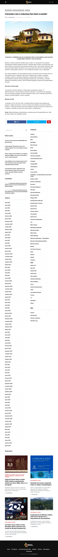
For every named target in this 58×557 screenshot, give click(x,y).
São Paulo (32, 268)
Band (31, 139)
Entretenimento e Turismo (18, 10)
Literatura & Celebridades (36, 219)
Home (8, 549)
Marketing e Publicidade (36, 227)
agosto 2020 (8, 394)
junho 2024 (7, 270)
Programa (32, 260)
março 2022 (8, 343)
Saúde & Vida (33, 270)
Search (26, 130)
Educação (32, 189)
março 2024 (8, 278)
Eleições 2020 (33, 197)
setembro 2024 (8, 262)
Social (31, 284)
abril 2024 (7, 275)
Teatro (31, 289)
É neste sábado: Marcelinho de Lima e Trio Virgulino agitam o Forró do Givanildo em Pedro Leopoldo (16, 148)
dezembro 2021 (8, 351)
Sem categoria (33, 276)
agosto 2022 (8, 329)
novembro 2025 (8, 224)
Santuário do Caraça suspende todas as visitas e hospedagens (41, 484)
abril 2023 (7, 307)
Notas (31, 251)
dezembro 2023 (8, 286)
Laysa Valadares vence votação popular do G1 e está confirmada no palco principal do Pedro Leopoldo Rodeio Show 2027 (16, 163)
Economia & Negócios (35, 187)
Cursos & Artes (33, 172)
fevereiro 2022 (8, 345)
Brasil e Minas (8, 10)
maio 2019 (7, 434)
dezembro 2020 (8, 383)
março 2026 (8, 213)
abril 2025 (7, 243)
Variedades (33, 300)
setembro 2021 (8, 359)
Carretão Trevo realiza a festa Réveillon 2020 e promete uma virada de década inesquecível (15, 526)
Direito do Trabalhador (35, 181)
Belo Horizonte (33, 145)
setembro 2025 (8, 229)
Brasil (31, 147)
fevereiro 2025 (8, 248)
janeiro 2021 (8, 380)
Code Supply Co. (34, 554)
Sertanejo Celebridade (35, 278)
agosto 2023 (8, 297)
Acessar (32, 312)
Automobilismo (34, 136)
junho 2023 (7, 302)
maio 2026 (7, 208)
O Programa (14, 549)
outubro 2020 (8, 389)
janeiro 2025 (8, 251)
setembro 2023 (8, 294)
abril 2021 (7, 372)
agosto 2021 (8, 361)
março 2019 (7, 440)
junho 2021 (7, 367)
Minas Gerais (33, 233)
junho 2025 (7, 237)
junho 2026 (7, 205)
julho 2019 (7, 429)
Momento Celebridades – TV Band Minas (39, 238)
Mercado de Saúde (34, 230)
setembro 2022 (8, 326)
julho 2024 (7, 267)
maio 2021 (7, 370)
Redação (34, 549)
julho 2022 (7, 332)
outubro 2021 (8, 356)
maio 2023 (7, 305)
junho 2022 (7, 334)
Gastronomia (33, 216)
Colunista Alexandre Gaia (36, 158)
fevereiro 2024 (8, 280)
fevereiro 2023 (8, 313)
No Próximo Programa (35, 249)
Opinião (32, 257)
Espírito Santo (33, 206)
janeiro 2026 (8, 218)
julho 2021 (7, 364)
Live (31, 222)
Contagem (32, 161)
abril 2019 (7, 437)
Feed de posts (33, 315)
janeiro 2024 (8, 283)
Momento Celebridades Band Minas (38, 241)
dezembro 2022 (8, 318)
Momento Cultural (34, 243)
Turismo (27, 10)
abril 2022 (7, 340)
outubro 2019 (8, 421)
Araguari (32, 134)
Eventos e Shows (34, 211)
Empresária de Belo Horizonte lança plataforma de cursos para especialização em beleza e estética (16, 185)
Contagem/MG (33, 164)
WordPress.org (34, 320)
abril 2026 (7, 210)
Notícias (32, 254)
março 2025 (8, 245)
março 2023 (8, 310)
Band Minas (33, 142)
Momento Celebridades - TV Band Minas (12, 475)
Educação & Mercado (35, 192)
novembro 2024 (8, 256)
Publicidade (29, 551)
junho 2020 (7, 399)
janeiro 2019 (8, 445)
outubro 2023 (8, 291)
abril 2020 (7, 405)
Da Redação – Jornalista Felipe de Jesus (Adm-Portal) (41, 175)
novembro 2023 (8, 289)
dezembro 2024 (8, 253)
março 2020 (8, 407)
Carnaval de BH (33, 153)
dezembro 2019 (8, 416)
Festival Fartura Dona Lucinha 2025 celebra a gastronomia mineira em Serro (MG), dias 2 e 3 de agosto (16, 482)
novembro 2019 (8, 418)
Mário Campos (33, 224)
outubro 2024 (8, 259)
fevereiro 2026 (8, 216)
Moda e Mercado (34, 235)
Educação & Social (34, 195)
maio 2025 (7, 240)
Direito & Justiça (34, 179)
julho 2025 (7, 235)
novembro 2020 (8, 386)
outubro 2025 (8, 226)
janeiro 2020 (8, 413)
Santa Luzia (33, 265)
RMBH (31, 262)
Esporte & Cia (33, 208)
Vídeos (32, 303)
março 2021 (7, 375)
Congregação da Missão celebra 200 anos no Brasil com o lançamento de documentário (41, 516)
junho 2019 (7, 432)
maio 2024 (7, 272)
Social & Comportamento (36, 287)
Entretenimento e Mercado (36, 200)
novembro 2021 (8, 353)
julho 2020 (7, 397)
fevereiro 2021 (8, 378)
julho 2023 (7, 299)
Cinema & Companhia (35, 155)
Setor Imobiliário (34, 281)
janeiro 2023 (8, 316)
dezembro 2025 (8, 221)
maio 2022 (7, 337)
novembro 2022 (8, 321)
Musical (32, 246)
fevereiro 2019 (8, 443)
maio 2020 (7, 402)
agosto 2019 (8, 426)
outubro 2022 (8, 324)
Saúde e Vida (33, 273)
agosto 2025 (8, 232)
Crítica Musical (33, 166)
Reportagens (46, 549)
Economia (32, 184)
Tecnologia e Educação (35, 292)
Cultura (32, 169)
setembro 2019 (8, 424)
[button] (5, 2)
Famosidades (33, 214)
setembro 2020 (8, 391)
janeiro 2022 (8, 348)
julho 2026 (7, 202)
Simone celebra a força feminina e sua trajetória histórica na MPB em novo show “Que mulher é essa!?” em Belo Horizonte (16, 155)
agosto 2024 (8, 264)
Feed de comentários (35, 318)
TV (31, 297)
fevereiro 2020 (8, 410)
